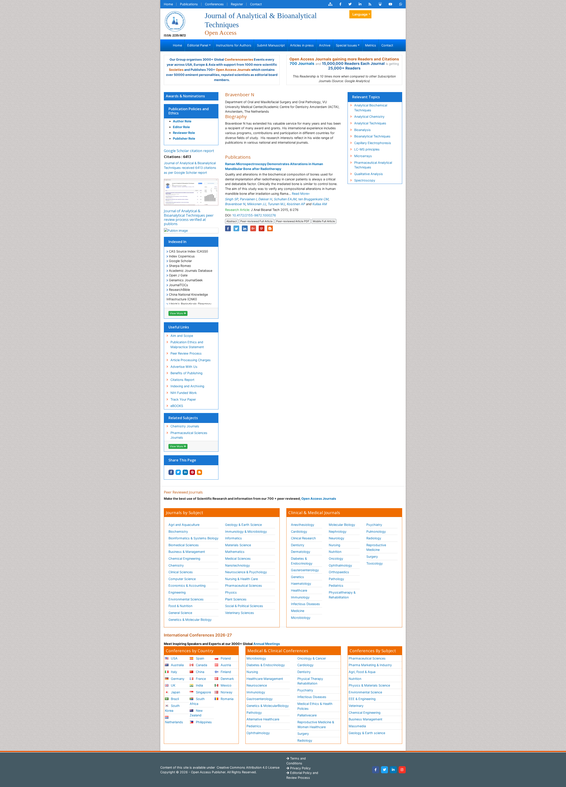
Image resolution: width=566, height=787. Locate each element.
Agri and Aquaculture (183, 525)
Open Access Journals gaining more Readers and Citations (344, 59)
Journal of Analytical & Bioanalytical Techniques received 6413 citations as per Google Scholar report (190, 167)
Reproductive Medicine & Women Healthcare (315, 724)
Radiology (373, 538)
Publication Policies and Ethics (188, 111)
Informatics (233, 538)
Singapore (203, 692)
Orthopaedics (339, 572)
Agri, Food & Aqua (362, 672)
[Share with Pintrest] (192, 472)
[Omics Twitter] (350, 4)
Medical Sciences (238, 558)
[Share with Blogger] (199, 472)
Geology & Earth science (367, 733)
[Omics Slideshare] (380, 4)
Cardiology (299, 531)
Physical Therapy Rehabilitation (310, 681)
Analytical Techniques (370, 123)
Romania (226, 699)
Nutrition (335, 552)
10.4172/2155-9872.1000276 (254, 215)
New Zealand (196, 713)
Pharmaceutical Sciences (243, 585)
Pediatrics (336, 585)
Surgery (372, 556)
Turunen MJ (276, 204)
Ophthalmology (340, 565)
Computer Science (182, 579)
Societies (176, 69)
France (200, 679)
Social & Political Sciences (244, 606)
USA (174, 658)
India (199, 685)
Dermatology (300, 552)
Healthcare (299, 590)
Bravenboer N (235, 204)
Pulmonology (376, 531)
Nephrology (337, 531)
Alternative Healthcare (263, 719)
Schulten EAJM (285, 199)
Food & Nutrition (180, 606)
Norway (226, 692)
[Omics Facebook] (340, 4)
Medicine (297, 611)
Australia (177, 665)
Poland (225, 658)
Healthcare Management (265, 679)
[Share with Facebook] (171, 472)
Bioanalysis (362, 130)
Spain (199, 658)
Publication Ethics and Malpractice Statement (187, 344)
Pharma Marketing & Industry (370, 665)
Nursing (334, 545)
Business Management (365, 719)
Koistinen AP (296, 204)
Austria (225, 665)
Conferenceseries (239, 59)
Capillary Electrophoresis (372, 143)
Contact (256, 4)
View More (177, 313)
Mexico (225, 685)
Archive (324, 45)
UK (172, 685)
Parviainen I (248, 199)
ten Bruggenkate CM (313, 199)
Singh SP (231, 199)
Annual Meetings (266, 644)
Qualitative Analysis (368, 174)
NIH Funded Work (183, 393)
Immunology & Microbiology (246, 531)
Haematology (301, 583)
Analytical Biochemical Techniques (370, 107)
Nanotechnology (237, 565)
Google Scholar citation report (189, 150)
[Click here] (330, 4)
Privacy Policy (300, 768)
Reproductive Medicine (376, 547)
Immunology (300, 597)
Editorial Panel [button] (197, 45)
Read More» (301, 193)
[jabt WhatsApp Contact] (401, 4)
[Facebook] (375, 769)
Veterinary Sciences (239, 613)
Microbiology (300, 617)
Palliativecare (307, 715)
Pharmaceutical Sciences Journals (188, 435)
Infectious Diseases (305, 604)
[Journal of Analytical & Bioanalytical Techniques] (175, 21)
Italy (173, 672)
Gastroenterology (260, 699)
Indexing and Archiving (187, 386)
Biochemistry (178, 531)
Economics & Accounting (187, 585)
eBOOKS (176, 406)
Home (168, 4)
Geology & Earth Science (243, 525)
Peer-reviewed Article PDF (292, 221)
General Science (180, 613)
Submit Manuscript (271, 45)
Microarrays (363, 156)
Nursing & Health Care (241, 579)
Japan (175, 692)
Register (237, 4)
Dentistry (297, 545)
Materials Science (238, 545)
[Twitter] (384, 769)
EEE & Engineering (362, 699)
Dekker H (265, 199)
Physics (231, 592)
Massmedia (357, 726)
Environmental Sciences (186, 599)
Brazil (174, 699)
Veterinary (356, 706)
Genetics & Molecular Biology (190, 619)
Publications (189, 4)
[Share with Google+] (253, 228)
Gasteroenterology (305, 570)
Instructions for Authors (233, 45)
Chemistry (176, 565)
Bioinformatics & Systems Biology (193, 538)
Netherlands (174, 722)
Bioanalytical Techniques (372, 136)
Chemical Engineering (184, 558)
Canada (201, 665)
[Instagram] (402, 769)
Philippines (203, 722)
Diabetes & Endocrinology (301, 561)
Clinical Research (303, 538)
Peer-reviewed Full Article (256, 221)
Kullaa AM (319, 204)
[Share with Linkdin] (185, 472)
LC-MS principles (367, 149)
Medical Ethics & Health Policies (315, 706)
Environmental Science (365, 692)
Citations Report (182, 380)
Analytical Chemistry (369, 116)
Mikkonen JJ (256, 204)
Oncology (336, 558)
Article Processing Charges (190, 360)
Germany (177, 679)
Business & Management (186, 552)
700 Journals (302, 63)
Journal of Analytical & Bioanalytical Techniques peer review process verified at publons (189, 217)
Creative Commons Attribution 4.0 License (247, 767)
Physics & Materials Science (369, 685)
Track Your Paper (183, 399)
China (199, 672)
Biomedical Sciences (183, 545)
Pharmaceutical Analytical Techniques (373, 165)
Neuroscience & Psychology (246, 572)
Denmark (227, 679)
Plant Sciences (236, 599)
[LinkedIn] (393, 769)
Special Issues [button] (346, 45)
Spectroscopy (364, 180)
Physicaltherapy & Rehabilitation (342, 594)
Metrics (370, 45)
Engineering (177, 592)
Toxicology (374, 563)
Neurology (336, 538)
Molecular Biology (342, 525)
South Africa (197, 701)
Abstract (231, 221)
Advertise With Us (183, 366)
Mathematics (235, 552)
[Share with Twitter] (178, 472)
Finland (225, 672)
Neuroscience (257, 685)
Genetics (297, 577)
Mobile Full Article (324, 221)
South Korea (172, 708)
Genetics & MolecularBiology (268, 706)
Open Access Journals (233, 69)
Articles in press (302, 45)
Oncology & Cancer (311, 658)
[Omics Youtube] (390, 4)
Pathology (336, 579)
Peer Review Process (186, 353)
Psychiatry (374, 525)
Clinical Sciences (180, 572)
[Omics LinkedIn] (360, 4)
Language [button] (360, 14)
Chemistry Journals (184, 426)
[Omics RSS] (370, 4)
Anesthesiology (302, 525)
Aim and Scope (181, 336)
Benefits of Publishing (186, 373)
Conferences (214, 4)
